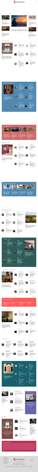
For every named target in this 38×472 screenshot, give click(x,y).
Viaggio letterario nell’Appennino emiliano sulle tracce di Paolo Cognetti (9, 261)
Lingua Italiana (4, 283)
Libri (29, 20)
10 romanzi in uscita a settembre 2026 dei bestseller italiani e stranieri (33, 63)
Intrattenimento (4, 20)
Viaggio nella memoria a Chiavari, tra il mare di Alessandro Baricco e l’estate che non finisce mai (29, 254)
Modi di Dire (7, 342)
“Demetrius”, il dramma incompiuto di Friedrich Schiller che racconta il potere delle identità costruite (7, 433)
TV (7, 20)
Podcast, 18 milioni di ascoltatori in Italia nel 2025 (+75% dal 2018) (8, 377)
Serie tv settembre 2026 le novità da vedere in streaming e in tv (19, 394)
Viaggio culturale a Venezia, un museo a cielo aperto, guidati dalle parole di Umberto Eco (8, 222)
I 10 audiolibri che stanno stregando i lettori (21, 365)
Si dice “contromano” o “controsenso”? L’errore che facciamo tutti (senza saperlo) (33, 291)
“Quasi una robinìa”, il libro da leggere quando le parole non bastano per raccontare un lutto (7, 57)
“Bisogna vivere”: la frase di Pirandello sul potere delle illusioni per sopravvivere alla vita (22, 332)
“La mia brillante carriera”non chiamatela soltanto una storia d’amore (5, 23)
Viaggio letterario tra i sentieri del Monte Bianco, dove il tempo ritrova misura (20, 243)
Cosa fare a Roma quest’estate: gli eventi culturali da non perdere (23, 428)
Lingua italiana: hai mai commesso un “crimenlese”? (30, 303)
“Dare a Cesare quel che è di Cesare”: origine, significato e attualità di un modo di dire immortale (32, 345)
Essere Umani (30, 32)
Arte (2, 156)
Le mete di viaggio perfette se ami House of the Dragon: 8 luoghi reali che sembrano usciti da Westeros (20, 261)
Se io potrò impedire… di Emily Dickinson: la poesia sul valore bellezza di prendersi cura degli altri (30, 136)
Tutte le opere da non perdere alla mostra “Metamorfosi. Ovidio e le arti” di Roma (33, 155)
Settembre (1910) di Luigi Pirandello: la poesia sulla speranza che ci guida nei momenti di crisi (5, 34)
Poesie (3, 31)
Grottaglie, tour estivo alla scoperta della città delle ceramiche (20, 214)
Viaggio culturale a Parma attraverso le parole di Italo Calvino (9, 230)
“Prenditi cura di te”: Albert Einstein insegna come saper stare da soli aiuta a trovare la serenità (21, 106)
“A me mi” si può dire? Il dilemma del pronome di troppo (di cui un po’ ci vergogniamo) (22, 275)
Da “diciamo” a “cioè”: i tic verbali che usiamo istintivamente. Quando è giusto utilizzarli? (33, 275)
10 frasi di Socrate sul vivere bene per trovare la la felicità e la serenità (33, 331)
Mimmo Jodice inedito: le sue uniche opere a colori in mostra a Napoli (33, 147)
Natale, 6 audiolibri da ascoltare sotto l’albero (21, 374)
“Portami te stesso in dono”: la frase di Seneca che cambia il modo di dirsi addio (21, 314)
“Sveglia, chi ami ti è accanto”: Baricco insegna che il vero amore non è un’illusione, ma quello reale (31, 106)
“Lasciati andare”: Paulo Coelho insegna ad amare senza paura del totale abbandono (21, 96)
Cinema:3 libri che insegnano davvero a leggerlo (24, 435)
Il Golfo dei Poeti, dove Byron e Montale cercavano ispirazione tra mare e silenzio (30, 226)
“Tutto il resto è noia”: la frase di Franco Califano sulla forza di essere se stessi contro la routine (33, 314)
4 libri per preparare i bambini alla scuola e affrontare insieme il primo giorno (33, 45)
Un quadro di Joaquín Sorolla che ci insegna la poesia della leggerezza (14, 192)
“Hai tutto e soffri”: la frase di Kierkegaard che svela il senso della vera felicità (22, 322)
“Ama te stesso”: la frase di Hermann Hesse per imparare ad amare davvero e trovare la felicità (33, 323)
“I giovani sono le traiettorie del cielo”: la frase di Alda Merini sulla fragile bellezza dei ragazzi (19, 30)
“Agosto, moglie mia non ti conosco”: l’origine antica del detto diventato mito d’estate (6, 286)
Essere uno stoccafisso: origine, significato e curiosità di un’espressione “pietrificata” (9, 345)
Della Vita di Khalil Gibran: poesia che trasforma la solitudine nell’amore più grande (7, 135)
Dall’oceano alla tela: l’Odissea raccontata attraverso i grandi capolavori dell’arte (30, 192)
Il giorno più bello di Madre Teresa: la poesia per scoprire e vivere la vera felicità (22, 135)
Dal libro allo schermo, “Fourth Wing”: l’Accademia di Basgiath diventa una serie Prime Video (19, 410)
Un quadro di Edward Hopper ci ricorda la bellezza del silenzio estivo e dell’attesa (7, 192)
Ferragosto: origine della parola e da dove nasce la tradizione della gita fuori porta (21, 344)
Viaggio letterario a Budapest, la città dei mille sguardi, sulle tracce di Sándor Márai (20, 252)
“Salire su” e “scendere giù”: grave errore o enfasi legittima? (33, 283)
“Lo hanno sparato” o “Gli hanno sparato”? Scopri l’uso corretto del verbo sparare (22, 291)
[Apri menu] (35, 1)
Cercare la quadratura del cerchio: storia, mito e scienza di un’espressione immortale (9, 354)
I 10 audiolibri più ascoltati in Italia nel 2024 (31, 374)
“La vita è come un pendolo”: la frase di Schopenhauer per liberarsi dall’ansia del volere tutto (6, 326)
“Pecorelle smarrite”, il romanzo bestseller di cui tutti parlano (21, 45)
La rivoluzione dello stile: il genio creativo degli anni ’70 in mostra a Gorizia (7, 159)
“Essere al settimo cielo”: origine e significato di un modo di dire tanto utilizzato (21, 354)
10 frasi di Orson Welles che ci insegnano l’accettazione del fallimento (24, 421)
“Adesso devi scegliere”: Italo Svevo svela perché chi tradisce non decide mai (31, 88)
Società (7, 212)
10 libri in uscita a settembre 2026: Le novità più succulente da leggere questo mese (33, 54)
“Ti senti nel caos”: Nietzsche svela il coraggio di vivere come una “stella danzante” (21, 88)
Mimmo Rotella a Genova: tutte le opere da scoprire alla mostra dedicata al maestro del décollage (22, 156)
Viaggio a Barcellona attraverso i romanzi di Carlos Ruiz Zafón (9, 252)
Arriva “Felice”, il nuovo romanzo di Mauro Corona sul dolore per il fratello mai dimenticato (21, 54)
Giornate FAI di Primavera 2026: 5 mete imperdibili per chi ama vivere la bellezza (20, 231)
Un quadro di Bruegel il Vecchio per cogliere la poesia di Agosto (22, 192)
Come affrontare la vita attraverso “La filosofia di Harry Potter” (31, 381)
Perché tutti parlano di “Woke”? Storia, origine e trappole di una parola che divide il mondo (22, 283)
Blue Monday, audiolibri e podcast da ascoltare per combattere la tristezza (31, 366)
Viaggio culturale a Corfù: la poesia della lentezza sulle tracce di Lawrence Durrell (10, 243)
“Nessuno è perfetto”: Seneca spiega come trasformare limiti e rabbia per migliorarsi (31, 97)
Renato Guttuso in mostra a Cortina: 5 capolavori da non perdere (21, 163)
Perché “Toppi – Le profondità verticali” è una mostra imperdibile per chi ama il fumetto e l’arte (33, 164)
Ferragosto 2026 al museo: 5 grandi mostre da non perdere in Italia (22, 147)
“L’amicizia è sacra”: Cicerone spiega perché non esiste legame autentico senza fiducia (8, 98)
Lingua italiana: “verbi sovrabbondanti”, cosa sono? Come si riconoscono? (22, 303)
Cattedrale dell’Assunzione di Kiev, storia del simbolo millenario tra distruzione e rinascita (20, 222)
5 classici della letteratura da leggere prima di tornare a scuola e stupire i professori (32, 23)
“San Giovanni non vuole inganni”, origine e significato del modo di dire (32, 354)
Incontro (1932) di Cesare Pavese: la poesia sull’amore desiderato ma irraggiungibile (15, 135)
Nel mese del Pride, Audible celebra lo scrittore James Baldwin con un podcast (21, 381)
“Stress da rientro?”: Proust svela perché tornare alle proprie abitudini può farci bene (32, 35)
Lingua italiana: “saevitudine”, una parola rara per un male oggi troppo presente (7, 303)
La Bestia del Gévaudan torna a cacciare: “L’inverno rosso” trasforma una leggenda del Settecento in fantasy (21, 64)
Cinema (31, 425)
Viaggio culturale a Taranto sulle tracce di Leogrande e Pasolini (9, 214)
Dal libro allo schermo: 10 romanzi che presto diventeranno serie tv (5, 400)
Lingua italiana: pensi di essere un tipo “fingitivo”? (14, 303)
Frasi (19, 27)
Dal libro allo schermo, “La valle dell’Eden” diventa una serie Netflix (30, 405)
